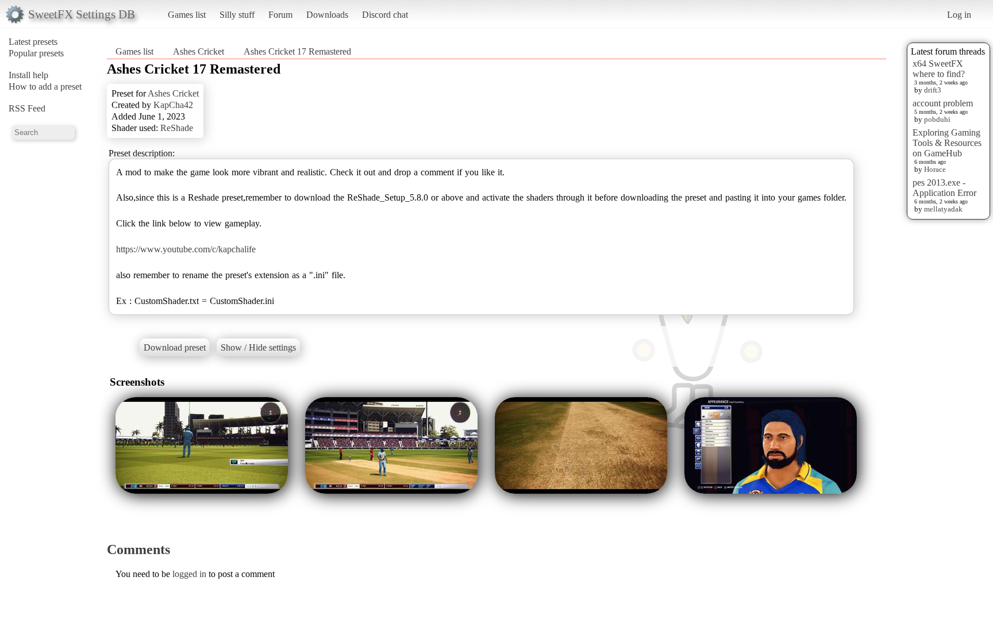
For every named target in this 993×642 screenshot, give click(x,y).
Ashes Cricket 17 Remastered (297, 51)
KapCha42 (173, 105)
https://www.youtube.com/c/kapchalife (186, 249)
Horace (935, 169)
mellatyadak (943, 209)
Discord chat (385, 15)
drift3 (932, 90)
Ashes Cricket (198, 51)
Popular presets (36, 53)
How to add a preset (45, 86)
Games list (187, 15)
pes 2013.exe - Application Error (944, 188)
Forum (280, 15)
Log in (959, 15)
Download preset (175, 347)
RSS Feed (27, 108)
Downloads (327, 15)
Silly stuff (237, 15)
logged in (189, 574)
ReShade (176, 128)
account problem (943, 103)
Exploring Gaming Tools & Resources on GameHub (947, 143)
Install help (28, 75)
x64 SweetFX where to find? (939, 69)
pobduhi (937, 119)
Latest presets (33, 42)
